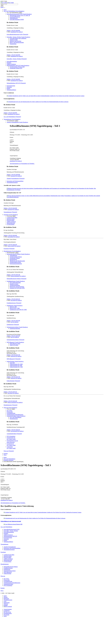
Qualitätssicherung (8, 568)
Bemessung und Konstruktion (17, 286)
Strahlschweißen (14, 39)
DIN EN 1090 (13, 307)
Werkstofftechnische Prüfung (11, 566)
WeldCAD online (14, 345)
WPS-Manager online (15, 343)
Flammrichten (13, 43)
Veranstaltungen (4, 544)
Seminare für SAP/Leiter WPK (17, 288)
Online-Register (7, 573)
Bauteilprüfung (13, 259)
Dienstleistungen (14, 418)
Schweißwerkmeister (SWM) (17, 19)
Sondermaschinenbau (15, 328)
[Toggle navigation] (4, 7)
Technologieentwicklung (10, 570)
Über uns (3, 576)
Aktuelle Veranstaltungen (10, 546)
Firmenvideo (10, 412)
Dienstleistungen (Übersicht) (10, 405)
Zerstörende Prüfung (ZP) (16, 68)
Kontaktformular (8, 613)
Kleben (8, 88)
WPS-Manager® (8, 572)
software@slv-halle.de (16, 356)
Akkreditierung (13, 255)
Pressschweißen (10, 220)
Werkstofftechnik (11, 223)
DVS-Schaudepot (11, 436)
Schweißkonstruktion (12, 61)
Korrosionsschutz (11, 85)
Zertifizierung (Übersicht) (13, 324)
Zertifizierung (7, 569)
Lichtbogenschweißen (12, 217)
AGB (5, 601)
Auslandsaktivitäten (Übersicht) (14, 433)
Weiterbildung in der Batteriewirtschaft (11, 521)
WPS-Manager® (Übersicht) (13, 358)
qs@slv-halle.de (14, 322)
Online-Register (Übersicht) (13, 380)
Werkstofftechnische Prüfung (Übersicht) (16, 278)
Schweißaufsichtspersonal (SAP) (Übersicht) (17, 34)
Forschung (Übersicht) (9, 248)
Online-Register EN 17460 (16, 367)
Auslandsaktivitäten (8, 584)
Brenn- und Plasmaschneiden (17, 42)
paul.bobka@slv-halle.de (14, 236)
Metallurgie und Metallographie (17, 261)
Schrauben (9, 87)
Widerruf (6, 604)
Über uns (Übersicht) (9, 451)
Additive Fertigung (11, 64)
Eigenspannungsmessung (16, 263)
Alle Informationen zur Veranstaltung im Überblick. (22, 163)
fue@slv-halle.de (15, 337)
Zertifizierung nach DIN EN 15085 (18, 309)
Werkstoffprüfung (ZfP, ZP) (10, 536)
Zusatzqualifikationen (15, 16)
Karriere (6, 453)
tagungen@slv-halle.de (16, 176)
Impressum (6, 598)
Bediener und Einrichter (15, 41)
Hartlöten (9, 62)
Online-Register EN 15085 (16, 364)
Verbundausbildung (11, 89)
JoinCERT (12, 362)
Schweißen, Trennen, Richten (11, 530)
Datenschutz (7, 602)
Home (5, 457)
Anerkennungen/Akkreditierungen (15, 414)
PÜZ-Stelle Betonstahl (15, 282)
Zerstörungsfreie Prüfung (16, 256)
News (5, 455)
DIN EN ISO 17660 (15, 308)
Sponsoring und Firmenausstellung (15, 181)
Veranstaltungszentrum (12, 182)
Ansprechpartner (8, 609)
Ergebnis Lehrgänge (8, 460)
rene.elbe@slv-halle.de (16, 300)
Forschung (3, 552)
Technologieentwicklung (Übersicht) (15, 339)
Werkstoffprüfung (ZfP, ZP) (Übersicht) (16, 83)
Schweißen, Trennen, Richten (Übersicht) (17, 58)
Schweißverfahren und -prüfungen (18, 38)
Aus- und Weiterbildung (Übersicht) (12, 116)
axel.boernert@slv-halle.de (17, 431)
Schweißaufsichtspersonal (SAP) (11, 529)
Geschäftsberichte (11, 413)
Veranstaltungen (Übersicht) (10, 212)
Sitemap (6, 597)
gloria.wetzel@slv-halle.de (14, 246)
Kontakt (6, 605)
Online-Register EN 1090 (16, 365)
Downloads (6, 614)
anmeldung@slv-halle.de (17, 31)
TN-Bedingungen (8, 600)
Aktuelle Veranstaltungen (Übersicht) (16, 178)
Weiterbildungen (14, 18)
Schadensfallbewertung (15, 262)
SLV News (9, 410)
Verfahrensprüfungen (15, 285)
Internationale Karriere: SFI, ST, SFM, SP (20, 15)
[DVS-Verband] (8, 606)
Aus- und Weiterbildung (15, 417)
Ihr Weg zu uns (7, 612)
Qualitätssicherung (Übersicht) (14, 303)
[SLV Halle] (7, 2)
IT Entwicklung (10, 224)
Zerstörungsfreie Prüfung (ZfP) (17, 66)
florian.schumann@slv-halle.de (18, 276)
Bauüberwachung (14, 284)
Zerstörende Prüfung (15, 258)
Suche (2, 4)
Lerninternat (7, 610)
